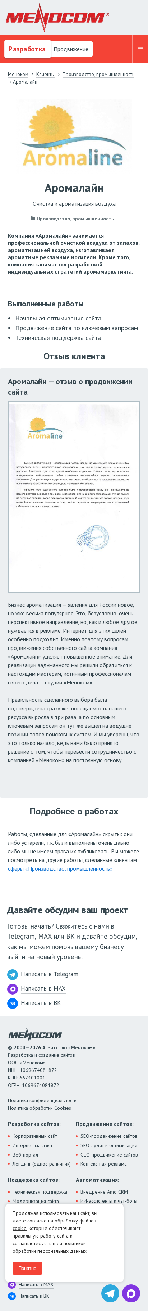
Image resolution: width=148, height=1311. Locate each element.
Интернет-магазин (32, 1145)
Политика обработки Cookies (39, 1108)
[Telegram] (110, 1293)
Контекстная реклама (103, 1163)
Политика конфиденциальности (42, 1100)
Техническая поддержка (40, 1192)
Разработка (26, 49)
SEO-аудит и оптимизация (108, 1145)
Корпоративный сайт (35, 1136)
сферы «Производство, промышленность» (60, 868)
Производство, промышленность (75, 218)
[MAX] (131, 1293)
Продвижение (70, 49)
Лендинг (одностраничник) (42, 1163)
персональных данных (62, 1251)
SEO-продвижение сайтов (109, 1136)
